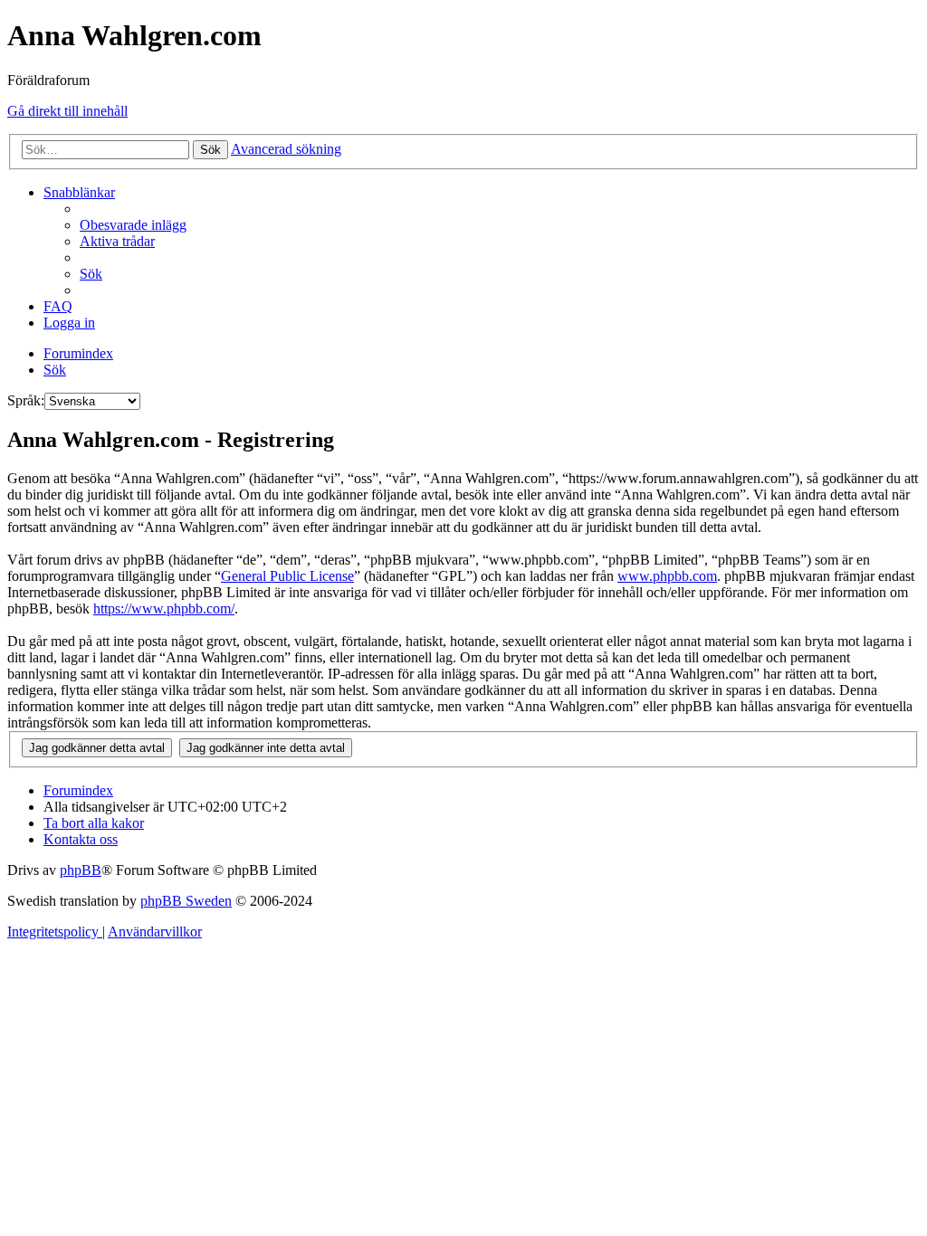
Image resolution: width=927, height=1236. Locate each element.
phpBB (80, 870)
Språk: (25, 400)
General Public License (287, 576)
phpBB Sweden (186, 900)
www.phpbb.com (667, 576)
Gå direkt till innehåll (67, 111)
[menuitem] (133, 225)
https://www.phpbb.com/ (163, 608)
